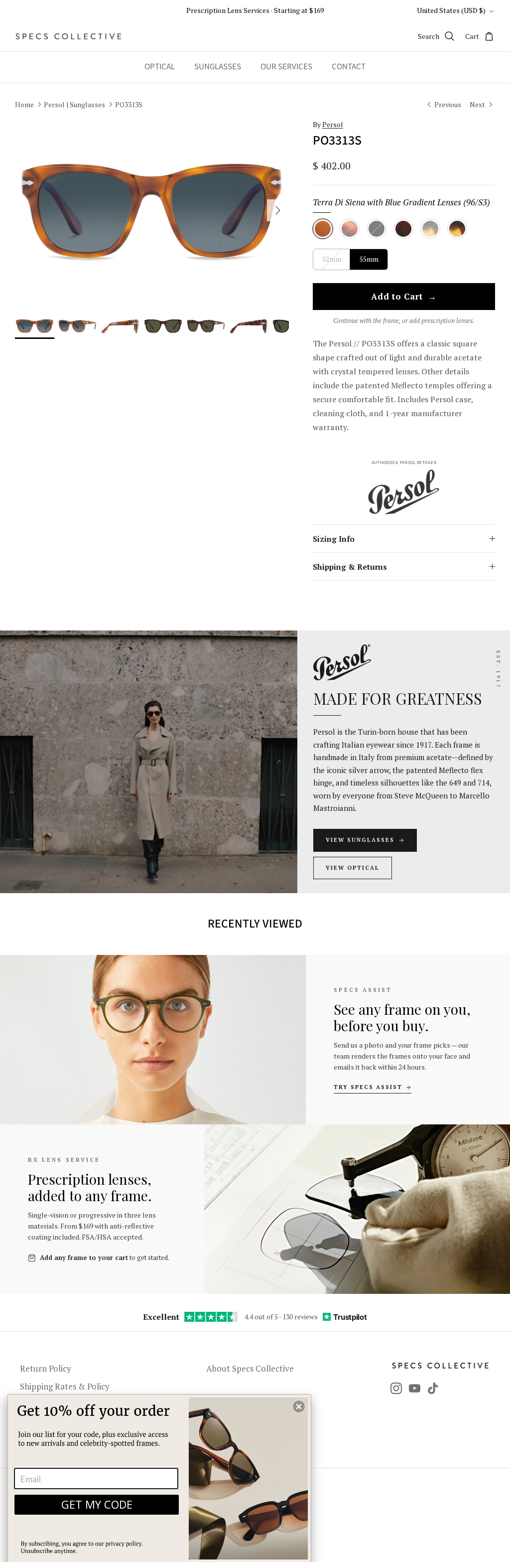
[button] (299, 1406)
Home (24, 104)
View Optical (353, 867)
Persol (332, 124)
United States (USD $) (451, 10)
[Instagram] (396, 1388)
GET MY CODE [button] (96, 1504)
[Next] (278, 210)
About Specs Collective (250, 1368)
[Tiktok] (433, 1388)
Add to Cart (403, 297)
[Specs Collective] (68, 36)
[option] (152, 210)
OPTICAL (159, 67)
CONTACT (349, 67)
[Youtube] (414, 1388)
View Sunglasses (360, 839)
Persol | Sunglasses (74, 104)
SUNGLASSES (217, 67)
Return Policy (45, 1368)
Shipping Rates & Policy (65, 1386)
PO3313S (128, 104)
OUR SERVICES (286, 67)
